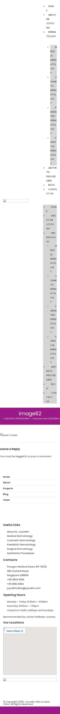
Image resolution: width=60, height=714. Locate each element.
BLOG (51, 185)
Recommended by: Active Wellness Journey (29, 616)
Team (6, 500)
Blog (5, 494)
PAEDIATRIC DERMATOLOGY (53, 120)
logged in (21, 456)
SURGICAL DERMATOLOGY (53, 150)
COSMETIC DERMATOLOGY (53, 90)
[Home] (1, 418)
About (6, 482)
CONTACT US (51, 397)
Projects (8, 488)
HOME (51, 209)
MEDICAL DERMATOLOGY (53, 59)
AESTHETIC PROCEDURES (51, 373)
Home (6, 476)
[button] (50, 200)
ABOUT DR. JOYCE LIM (51, 222)
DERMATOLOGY (51, 34)
